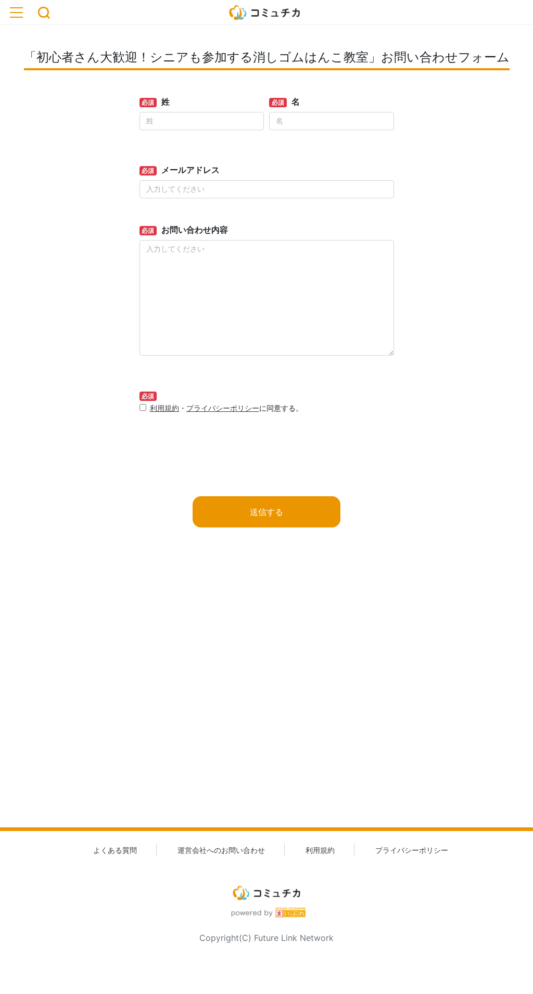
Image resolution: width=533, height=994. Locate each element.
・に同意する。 (226, 408)
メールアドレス (190, 170)
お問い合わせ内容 (194, 229)
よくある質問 (115, 850)
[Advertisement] (266, 694)
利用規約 (164, 408)
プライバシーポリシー (222, 408)
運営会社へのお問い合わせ (221, 850)
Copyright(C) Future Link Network (266, 938)
